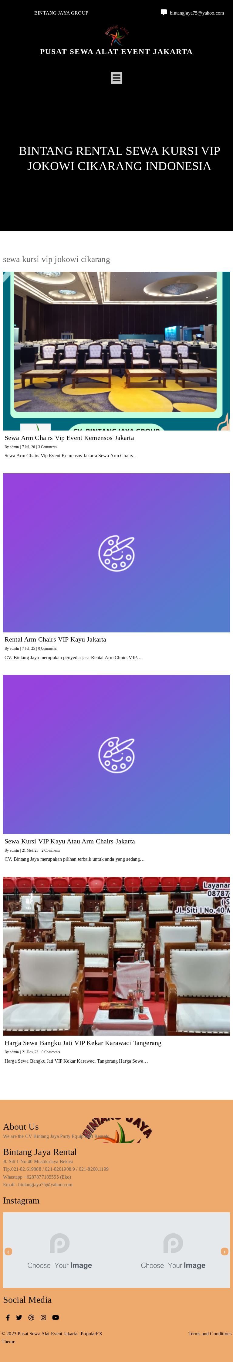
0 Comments (47, 648)
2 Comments (51, 850)
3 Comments (47, 447)
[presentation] (8, 1251)
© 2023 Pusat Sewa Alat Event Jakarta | (41, 1333)
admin (14, 447)
